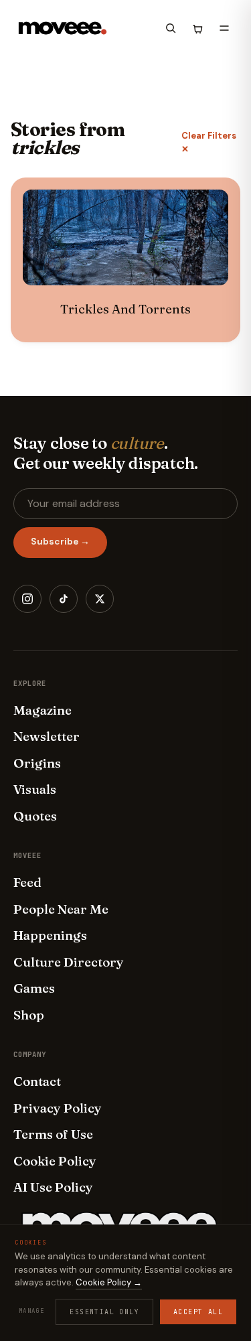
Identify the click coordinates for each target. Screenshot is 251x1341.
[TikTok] (64, 599)
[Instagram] (27, 599)
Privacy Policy (57, 1108)
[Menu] (224, 28)
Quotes (35, 816)
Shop (28, 1015)
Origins (37, 763)
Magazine (42, 710)
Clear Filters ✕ (208, 142)
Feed (27, 882)
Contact (37, 1081)
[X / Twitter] (100, 599)
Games (34, 988)
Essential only (104, 1312)
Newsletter (46, 736)
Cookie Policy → (109, 1282)
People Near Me (60, 909)
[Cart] (197, 28)
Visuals (34, 789)
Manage (31, 1311)
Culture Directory (68, 962)
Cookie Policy (54, 1161)
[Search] (170, 28)
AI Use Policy (53, 1187)
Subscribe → (60, 541)
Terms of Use (53, 1134)
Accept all (198, 1312)
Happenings (50, 935)
